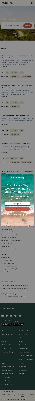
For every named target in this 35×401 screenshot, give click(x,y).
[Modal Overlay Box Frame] (17, 200)
